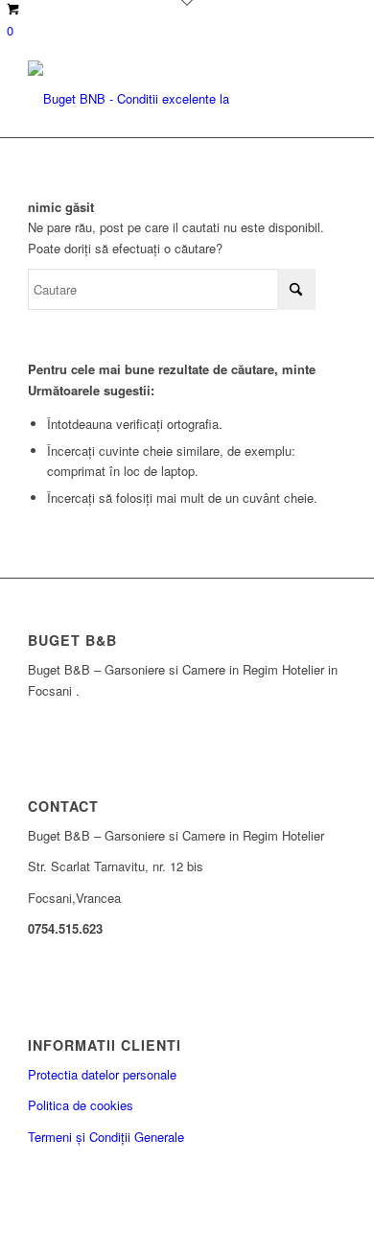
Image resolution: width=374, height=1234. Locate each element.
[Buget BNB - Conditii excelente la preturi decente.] (155, 98)
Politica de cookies (80, 1105)
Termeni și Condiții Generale (106, 1136)
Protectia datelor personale (102, 1074)
